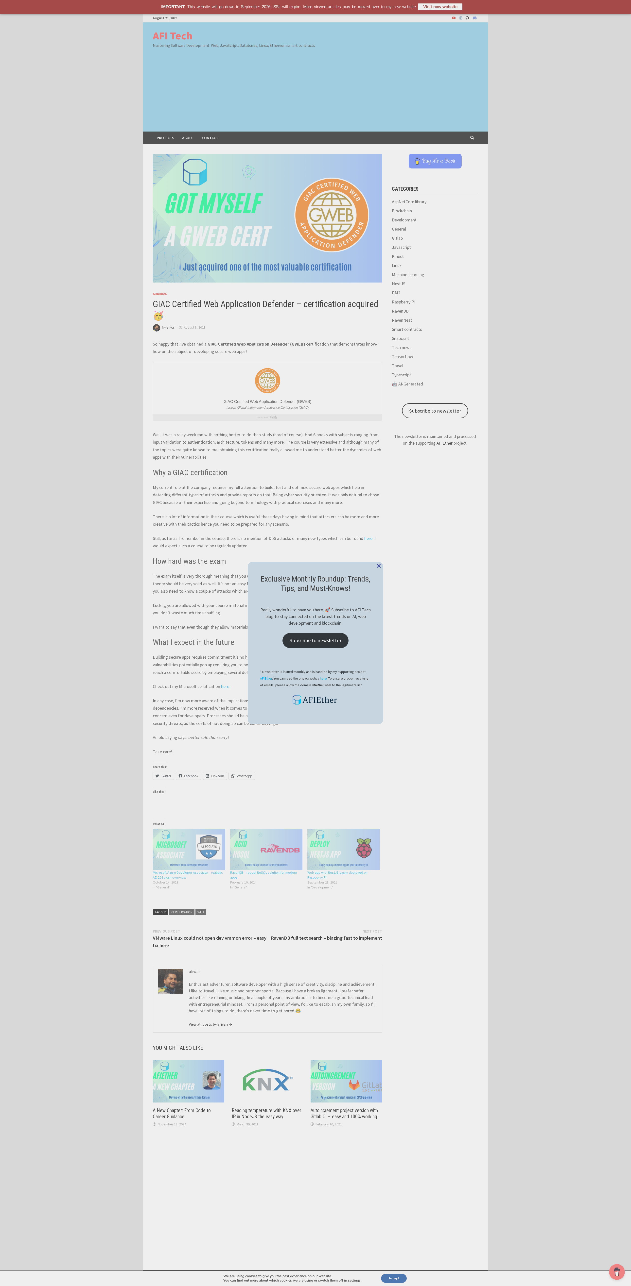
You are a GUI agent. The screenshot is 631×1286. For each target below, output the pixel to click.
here (323, 678)
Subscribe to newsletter (315, 640)
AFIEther (266, 678)
